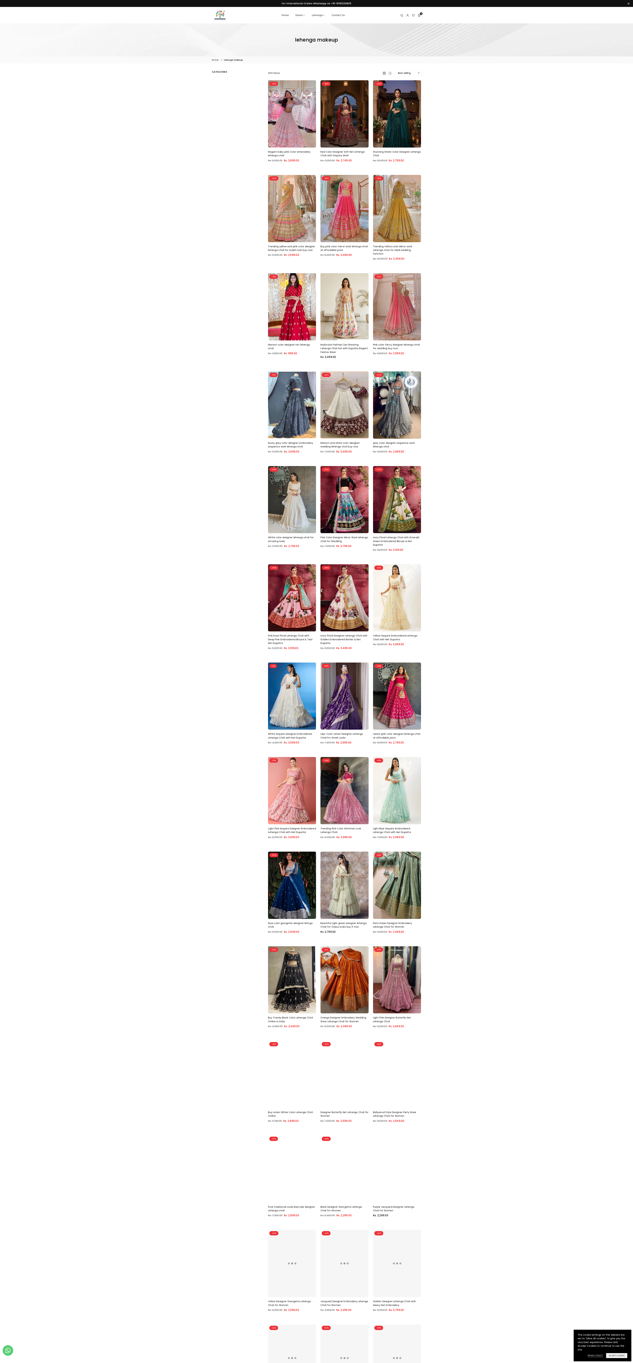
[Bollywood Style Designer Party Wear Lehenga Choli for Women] (397, 1074)
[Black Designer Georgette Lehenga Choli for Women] (344, 1169)
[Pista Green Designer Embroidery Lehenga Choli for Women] (397, 885)
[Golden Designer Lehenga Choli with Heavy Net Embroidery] (397, 1263)
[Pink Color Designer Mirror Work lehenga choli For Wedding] (344, 499)
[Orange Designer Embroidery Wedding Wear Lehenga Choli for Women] (344, 980)
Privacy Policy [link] (595, 1355)
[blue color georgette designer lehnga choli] (292, 885)
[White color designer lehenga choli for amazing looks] (292, 499)
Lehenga (317, 15)
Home (285, 15)
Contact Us (338, 15)
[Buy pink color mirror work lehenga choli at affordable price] (344, 208)
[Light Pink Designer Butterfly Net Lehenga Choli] (397, 980)
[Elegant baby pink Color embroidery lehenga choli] (292, 114)
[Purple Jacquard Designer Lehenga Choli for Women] (397, 1169)
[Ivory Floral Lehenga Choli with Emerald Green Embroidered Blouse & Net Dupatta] (397, 499)
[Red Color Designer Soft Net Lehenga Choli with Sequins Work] (344, 114)
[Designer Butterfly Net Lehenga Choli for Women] (344, 1074)
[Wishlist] (413, 15)
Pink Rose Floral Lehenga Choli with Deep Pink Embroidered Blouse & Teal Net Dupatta (290, 639)
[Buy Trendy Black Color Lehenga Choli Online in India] (292, 980)
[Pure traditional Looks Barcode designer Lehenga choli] (292, 1169)
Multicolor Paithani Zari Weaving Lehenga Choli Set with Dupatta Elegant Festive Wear (344, 348)
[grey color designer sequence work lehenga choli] (397, 405)
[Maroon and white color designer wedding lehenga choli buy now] (344, 405)
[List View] (390, 73)
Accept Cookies (617, 1355)
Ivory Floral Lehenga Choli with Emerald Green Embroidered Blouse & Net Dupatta (396, 541)
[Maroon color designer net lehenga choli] (292, 306)
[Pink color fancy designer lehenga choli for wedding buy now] (397, 306)
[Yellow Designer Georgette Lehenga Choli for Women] (292, 1263)
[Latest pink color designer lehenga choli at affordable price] (397, 696)
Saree (298, 15)
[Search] (402, 15)
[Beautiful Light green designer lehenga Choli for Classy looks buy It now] (344, 885)
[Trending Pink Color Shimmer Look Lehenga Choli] (344, 790)
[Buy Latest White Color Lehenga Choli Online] (292, 1074)
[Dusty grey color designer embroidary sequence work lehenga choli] (292, 405)
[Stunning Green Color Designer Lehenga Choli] (397, 114)
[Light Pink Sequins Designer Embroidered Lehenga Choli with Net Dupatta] (292, 790)
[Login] (407, 15)
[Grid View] (384, 73)
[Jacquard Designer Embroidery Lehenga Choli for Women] (344, 1263)
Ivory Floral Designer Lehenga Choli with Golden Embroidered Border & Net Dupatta (343, 639)
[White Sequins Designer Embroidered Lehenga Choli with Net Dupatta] (292, 696)
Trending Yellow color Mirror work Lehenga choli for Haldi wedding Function (392, 250)
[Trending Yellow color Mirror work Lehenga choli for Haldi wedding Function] (397, 208)
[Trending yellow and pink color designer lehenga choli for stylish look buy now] (292, 208)
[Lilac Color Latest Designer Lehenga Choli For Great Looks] (344, 696)
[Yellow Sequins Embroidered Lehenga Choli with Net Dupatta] (397, 598)
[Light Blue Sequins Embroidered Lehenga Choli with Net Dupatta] (397, 790)
